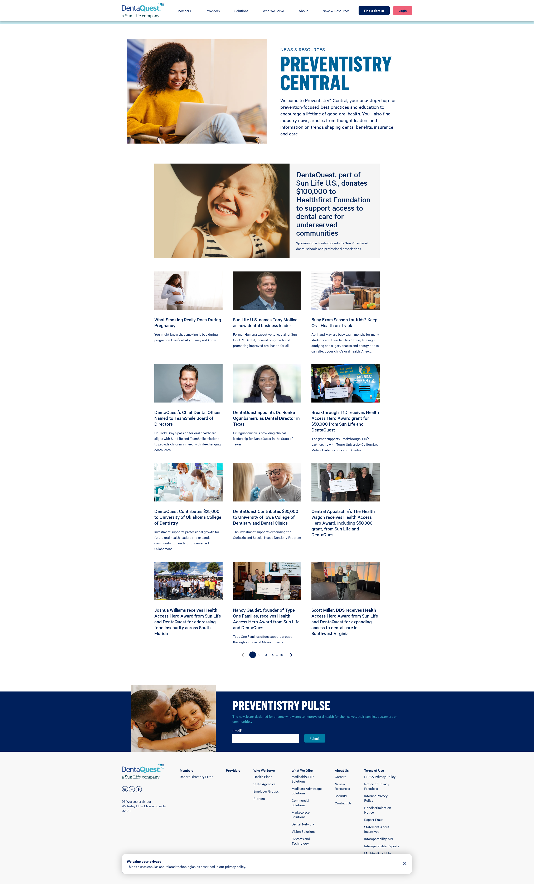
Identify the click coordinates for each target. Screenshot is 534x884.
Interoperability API (378, 838)
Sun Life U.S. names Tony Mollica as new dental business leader (265, 322)
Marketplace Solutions (301, 814)
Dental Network (303, 824)
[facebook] (139, 789)
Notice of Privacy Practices (376, 786)
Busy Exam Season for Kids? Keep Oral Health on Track (344, 322)
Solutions (241, 10)
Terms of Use (374, 770)
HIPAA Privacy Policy (379, 776)
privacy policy (235, 866)
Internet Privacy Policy (376, 798)
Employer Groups (266, 791)
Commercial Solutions (300, 802)
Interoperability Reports (381, 846)
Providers (213, 10)
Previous (242, 654)
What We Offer (302, 770)
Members (184, 10)
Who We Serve (273, 10)
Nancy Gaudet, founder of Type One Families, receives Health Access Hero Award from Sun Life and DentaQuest (266, 618)
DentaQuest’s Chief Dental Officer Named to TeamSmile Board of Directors (187, 418)
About (303, 10)
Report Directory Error (196, 776)
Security (341, 795)
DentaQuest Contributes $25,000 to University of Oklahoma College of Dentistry (187, 517)
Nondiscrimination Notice (377, 809)
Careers (340, 776)
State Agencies (264, 783)
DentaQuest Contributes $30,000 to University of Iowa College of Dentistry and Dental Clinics (265, 517)
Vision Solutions (303, 831)
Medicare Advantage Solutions (307, 790)
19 (281, 654)
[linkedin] (132, 789)
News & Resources (336, 10)
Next (291, 654)
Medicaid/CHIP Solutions (303, 778)
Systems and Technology (301, 840)
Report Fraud (374, 819)
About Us (342, 770)
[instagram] (125, 789)
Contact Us (343, 803)
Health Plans (262, 776)
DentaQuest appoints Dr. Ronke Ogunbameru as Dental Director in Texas (266, 418)
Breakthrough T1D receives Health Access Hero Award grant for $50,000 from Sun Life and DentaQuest (345, 421)
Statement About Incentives (376, 829)
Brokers (259, 798)
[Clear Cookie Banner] (405, 864)
